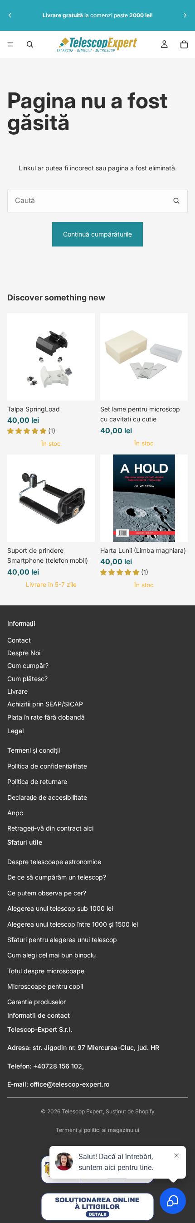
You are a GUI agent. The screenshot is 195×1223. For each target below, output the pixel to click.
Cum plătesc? (27, 678)
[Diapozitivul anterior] (10, 15)
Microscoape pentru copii (45, 986)
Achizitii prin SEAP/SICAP (45, 704)
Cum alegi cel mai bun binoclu (51, 955)
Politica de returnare (37, 781)
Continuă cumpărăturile (97, 234)
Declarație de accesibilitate (47, 797)
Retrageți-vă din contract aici (50, 828)
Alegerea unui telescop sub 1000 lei (60, 908)
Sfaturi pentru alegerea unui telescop (62, 939)
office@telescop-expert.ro (69, 1084)
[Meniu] (10, 44)
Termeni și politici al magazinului (97, 1129)
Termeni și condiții (33, 750)
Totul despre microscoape (45, 971)
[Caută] (30, 44)
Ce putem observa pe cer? (46, 893)
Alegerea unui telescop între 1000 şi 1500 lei (72, 924)
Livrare (17, 691)
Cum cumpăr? (28, 665)
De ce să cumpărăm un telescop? (56, 877)
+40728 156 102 (57, 1066)
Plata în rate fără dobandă (46, 717)
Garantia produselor (36, 1001)
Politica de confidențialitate (47, 766)
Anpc (15, 813)
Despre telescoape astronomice (54, 861)
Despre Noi (23, 653)
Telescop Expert (82, 1111)
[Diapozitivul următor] (185, 15)
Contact (19, 640)
